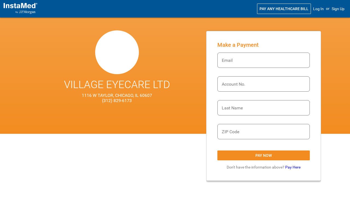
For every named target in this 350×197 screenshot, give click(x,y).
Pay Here (293, 167)
